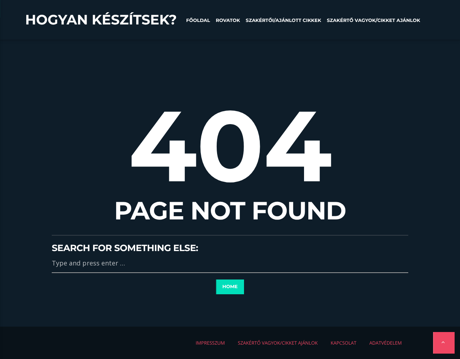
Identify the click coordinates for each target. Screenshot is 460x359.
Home (230, 287)
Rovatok (228, 20)
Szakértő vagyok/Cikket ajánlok (373, 20)
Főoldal (198, 20)
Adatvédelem (385, 343)
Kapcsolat (343, 343)
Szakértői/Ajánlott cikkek (283, 20)
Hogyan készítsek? (101, 20)
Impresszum (210, 343)
